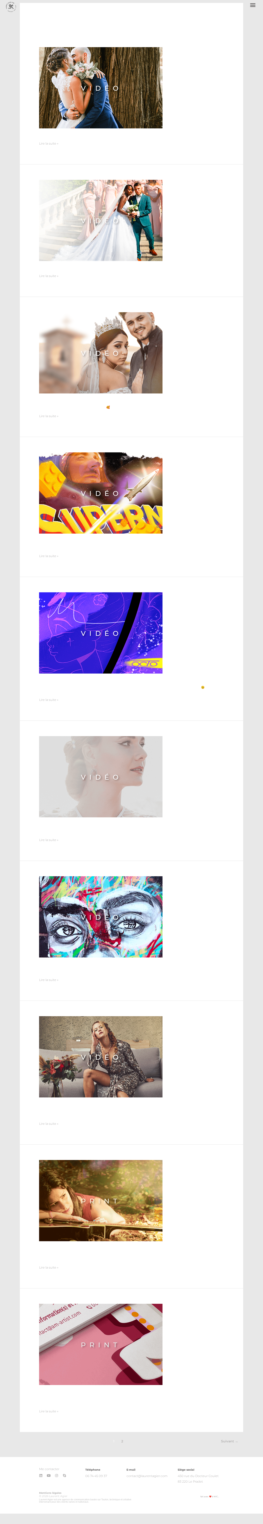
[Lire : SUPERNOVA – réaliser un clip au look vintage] (100, 493)
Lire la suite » (48, 143)
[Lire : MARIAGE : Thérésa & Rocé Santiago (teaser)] (100, 353)
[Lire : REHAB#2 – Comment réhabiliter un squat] (100, 916)
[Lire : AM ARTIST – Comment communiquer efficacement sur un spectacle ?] (100, 1344)
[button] (253, 5)
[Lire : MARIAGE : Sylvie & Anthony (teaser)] (100, 220)
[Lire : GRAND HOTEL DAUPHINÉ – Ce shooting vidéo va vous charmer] (100, 1057)
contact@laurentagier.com (147, 1476)
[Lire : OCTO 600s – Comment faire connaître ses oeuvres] (100, 633)
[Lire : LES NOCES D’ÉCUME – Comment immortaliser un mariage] (100, 776)
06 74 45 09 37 (96, 1476)
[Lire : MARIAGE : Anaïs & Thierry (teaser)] (100, 88)
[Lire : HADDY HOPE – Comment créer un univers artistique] (100, 1200)
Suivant (229, 1441)
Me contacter (49, 1469)
